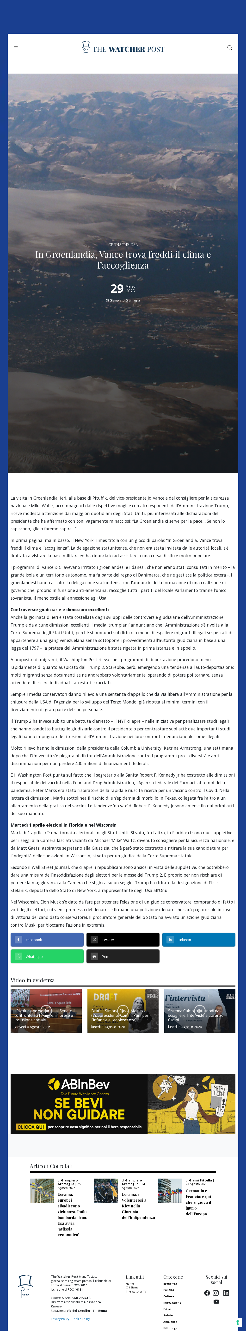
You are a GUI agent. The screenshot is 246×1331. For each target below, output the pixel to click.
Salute (168, 1315)
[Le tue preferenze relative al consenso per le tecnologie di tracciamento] (237, 1322)
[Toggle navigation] (16, 47)
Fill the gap (171, 1328)
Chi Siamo (132, 1287)
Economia (170, 1283)
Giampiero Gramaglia (125, 300)
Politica (168, 1290)
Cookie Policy (81, 1319)
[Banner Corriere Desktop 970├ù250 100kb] (123, 1103)
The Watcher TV (136, 1291)
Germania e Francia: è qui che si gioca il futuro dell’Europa (198, 1202)
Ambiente (170, 1322)
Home (130, 1283)
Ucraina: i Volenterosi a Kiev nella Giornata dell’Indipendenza (138, 1206)
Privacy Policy (60, 1319)
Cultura (168, 1296)
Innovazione (172, 1302)
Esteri (167, 1309)
